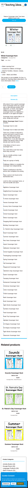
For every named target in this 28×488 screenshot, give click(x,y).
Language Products (9, 468)
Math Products (7, 470)
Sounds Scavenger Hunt (14, 373)
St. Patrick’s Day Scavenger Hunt (14, 409)
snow (6, 60)
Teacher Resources (17, 379)
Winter (9, 60)
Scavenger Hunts (12, 57)
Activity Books (7, 464)
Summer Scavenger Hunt (14, 444)
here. (17, 81)
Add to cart (11, 86)
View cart (14, 20)
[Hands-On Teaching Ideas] (14, 5)
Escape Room (7, 466)
